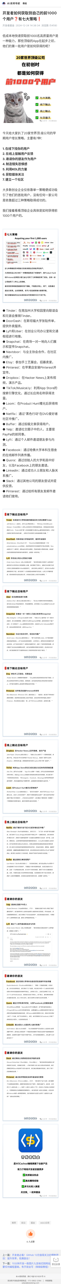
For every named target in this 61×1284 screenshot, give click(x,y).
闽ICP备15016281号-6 (36, 1276)
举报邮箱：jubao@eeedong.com (38, 1282)
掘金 (33, 1223)
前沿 (23, 1223)
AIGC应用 (44, 1223)
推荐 (14, 1223)
